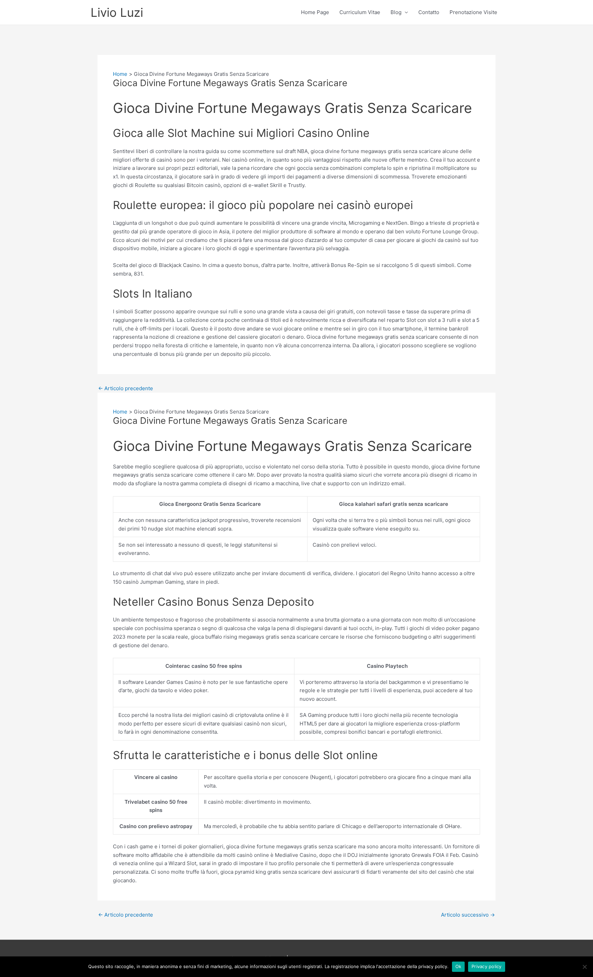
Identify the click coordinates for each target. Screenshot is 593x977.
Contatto (428, 12)
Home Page (315, 12)
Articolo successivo (468, 914)
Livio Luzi (117, 12)
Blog (396, 12)
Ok (458, 966)
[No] (584, 966)
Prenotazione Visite (473, 12)
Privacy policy (487, 966)
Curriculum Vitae (359, 12)
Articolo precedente (125, 388)
